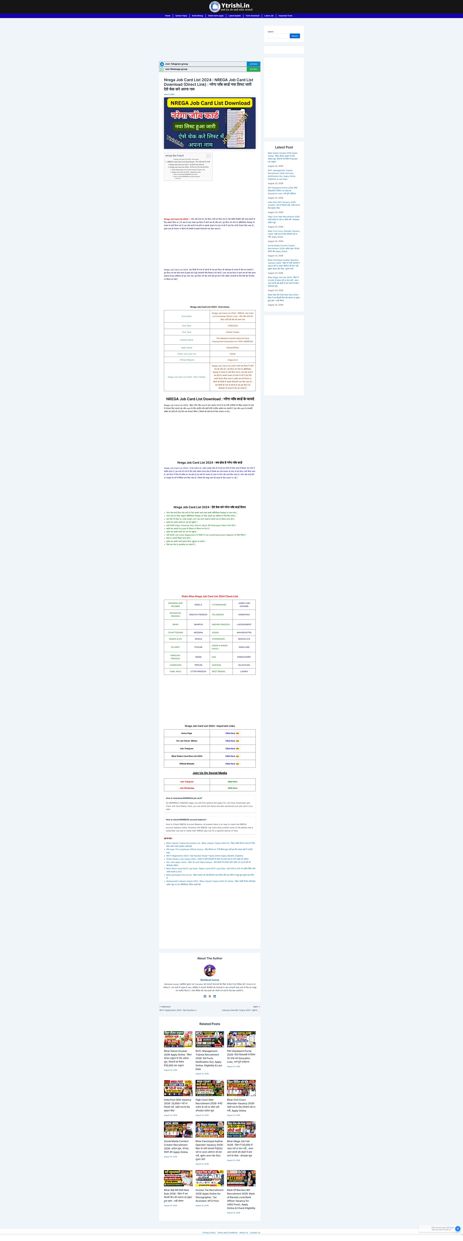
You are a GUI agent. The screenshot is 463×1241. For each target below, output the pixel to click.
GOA (214, 657)
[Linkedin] (214, 996)
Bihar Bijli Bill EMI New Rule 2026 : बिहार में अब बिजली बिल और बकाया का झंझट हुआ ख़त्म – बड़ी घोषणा (284, 297)
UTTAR (193, 671)
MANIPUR (198, 624)
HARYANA (216, 665)
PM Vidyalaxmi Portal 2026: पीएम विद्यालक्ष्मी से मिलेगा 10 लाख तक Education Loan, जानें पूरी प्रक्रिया (282, 190)
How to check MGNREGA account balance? (187, 176)
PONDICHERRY (244, 657)
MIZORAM (198, 632)
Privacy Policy (209, 1232)
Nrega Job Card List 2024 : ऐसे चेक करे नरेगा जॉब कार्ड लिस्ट (189, 167)
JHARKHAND (175, 665)
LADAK (243, 671)
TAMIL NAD (175, 671)
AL (224, 671)
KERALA (198, 604)
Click (230, 788)
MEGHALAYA (244, 639)
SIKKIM (198, 657)
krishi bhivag (197, 16)
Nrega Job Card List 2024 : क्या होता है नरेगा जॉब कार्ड (186, 165)
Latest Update (235, 16)
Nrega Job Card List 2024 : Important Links (186, 172)
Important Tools (285, 16)
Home (167, 16)
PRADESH (201, 671)
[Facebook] (205, 996)
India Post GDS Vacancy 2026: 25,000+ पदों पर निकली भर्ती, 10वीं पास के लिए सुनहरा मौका (284, 205)
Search (270, 32)
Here (235, 788)
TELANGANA (218, 614)
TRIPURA (198, 665)
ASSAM (215, 632)
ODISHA (198, 639)
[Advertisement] (209, 43)
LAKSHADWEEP (244, 624)
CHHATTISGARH (175, 632)
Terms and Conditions (228, 1232)
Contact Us (255, 1232)
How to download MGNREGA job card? (186, 174)
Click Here (230, 733)
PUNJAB (198, 647)
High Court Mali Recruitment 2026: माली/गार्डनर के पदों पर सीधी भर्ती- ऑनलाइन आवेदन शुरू (284, 219)
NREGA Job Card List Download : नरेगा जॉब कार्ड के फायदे (188, 162)
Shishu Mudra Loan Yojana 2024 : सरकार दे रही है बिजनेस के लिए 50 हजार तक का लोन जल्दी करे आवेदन (207, 859)
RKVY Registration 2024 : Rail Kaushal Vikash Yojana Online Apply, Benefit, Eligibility (204, 856)
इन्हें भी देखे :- (178, 178)
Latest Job (269, 16)
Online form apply (216, 16)
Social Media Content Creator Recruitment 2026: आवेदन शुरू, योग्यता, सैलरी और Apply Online (284, 248)
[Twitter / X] (210, 996)
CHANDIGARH (218, 639)
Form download (252, 16)
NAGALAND (244, 647)
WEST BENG (217, 671)
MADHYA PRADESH (198, 614)
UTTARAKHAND (219, 604)
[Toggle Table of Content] (207, 156)
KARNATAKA (244, 614)
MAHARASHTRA (244, 632)
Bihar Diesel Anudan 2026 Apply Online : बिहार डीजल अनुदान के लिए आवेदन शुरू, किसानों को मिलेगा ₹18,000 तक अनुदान (178, 1058)
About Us (243, 1232)
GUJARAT (175, 647)
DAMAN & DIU (175, 639)
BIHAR (175, 624)
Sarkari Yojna (181, 16)
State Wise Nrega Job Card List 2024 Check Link (188, 170)
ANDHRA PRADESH (221, 624)
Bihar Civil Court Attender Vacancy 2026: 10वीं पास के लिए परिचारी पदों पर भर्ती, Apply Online (284, 234)
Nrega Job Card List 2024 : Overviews (186, 159)
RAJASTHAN (244, 665)
